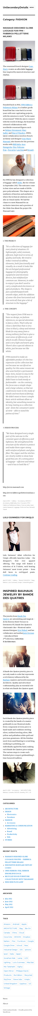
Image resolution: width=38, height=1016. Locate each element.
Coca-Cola (8, 937)
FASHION (27, 580)
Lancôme (20, 150)
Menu (32, 7)
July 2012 (8, 899)
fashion (5, 582)
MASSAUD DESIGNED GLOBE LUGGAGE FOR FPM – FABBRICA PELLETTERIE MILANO (18, 859)
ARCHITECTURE (26, 790)
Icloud (19, 945)
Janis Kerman (28, 633)
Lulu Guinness (12, 582)
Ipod (5, 954)
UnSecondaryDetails (15, 7)
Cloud (21, 933)
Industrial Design (11, 950)
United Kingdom (27, 582)
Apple (24, 924)
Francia (23, 505)
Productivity (12, 834)
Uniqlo (20, 582)
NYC (27, 792)
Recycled (28, 975)
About (5, 1004)
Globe (19, 183)
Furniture (11, 817)
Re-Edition (18, 975)
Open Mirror (9, 971)
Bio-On (28, 928)
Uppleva (22, 984)
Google (31, 941)
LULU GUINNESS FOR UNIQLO (18, 517)
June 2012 (8, 902)
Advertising (12, 829)
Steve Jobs (17, 979)
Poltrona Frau (24, 507)
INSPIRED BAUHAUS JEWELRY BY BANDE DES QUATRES (18, 594)
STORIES (8, 840)
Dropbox (26, 937)
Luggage (16, 507)
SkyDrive (7, 979)
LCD (26, 958)
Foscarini (12, 150)
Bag (33, 580)
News (5, 999)
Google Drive (9, 945)
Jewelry (22, 792)
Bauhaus (6, 680)
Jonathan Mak (9, 958)
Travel (5, 509)
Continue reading (10, 575)
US (30, 792)
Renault (30, 150)
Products (7, 975)
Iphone (28, 950)
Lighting (7, 962)
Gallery (14, 501)
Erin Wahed (22, 630)
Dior (14, 147)
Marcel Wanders (18, 133)
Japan (18, 954)
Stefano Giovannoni (13, 130)
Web (8, 837)
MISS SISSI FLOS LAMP (14, 882)
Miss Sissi (30, 962)
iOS (21, 950)
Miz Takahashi (9, 967)
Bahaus (5, 792)
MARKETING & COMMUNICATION (18, 826)
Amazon (7, 924)
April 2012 (9, 907)
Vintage (7, 988)
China (14, 933)
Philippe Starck (22, 971)
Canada (11, 792)
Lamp (20, 958)
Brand (21, 580)
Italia (28, 505)
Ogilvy (19, 967)
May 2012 (8, 904)
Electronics (11, 814)
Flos (13, 941)
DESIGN (28, 501)
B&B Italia (17, 144)
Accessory (21, 501)
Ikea (26, 945)
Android (16, 924)
